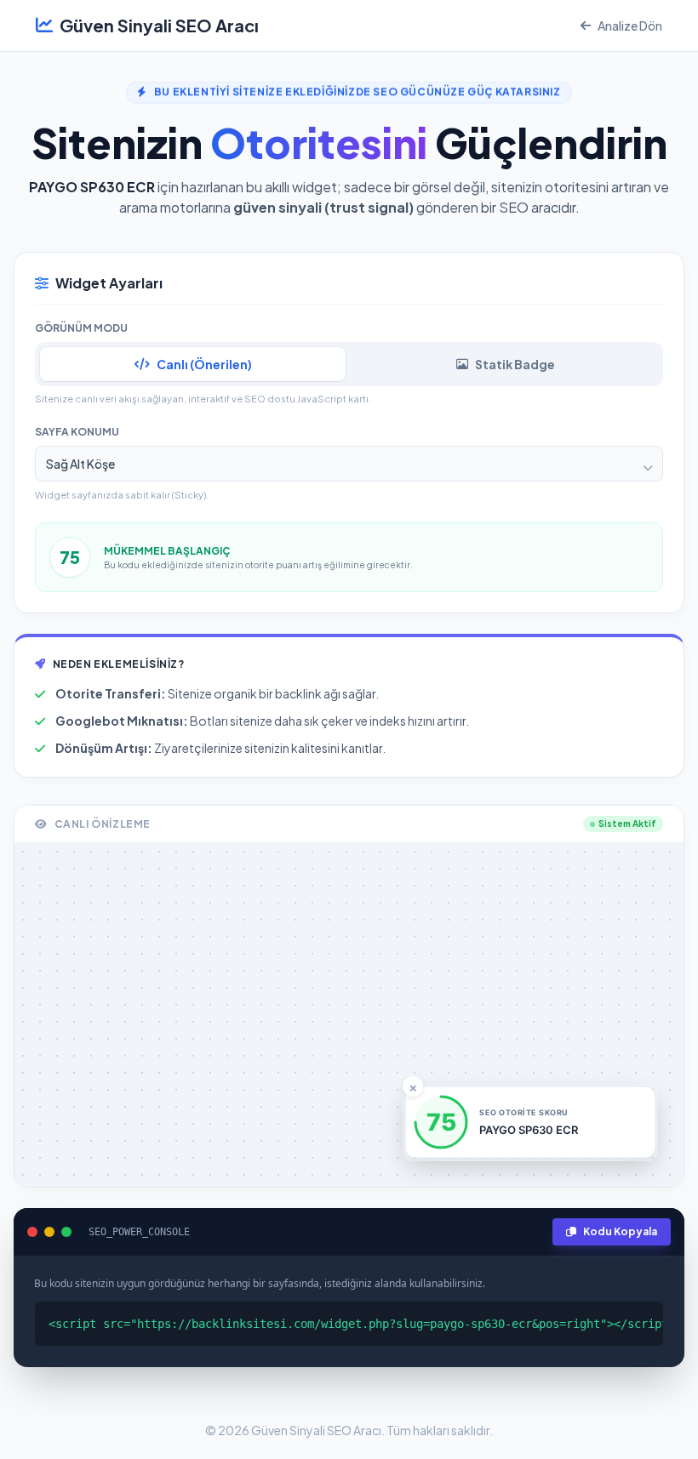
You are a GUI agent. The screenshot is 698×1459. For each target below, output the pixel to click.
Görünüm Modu (81, 328)
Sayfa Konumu (77, 431)
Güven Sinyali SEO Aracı (159, 25)
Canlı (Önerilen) (204, 364)
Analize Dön (630, 25)
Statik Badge (515, 364)
